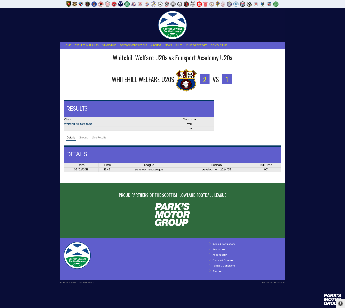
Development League (133, 45)
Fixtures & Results (87, 45)
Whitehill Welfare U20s (78, 124)
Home (67, 45)
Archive (156, 45)
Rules (179, 45)
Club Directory (196, 45)
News (168, 45)
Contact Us (218, 45)
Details (70, 137)
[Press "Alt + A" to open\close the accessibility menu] (340, 303)
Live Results (99, 137)
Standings (109, 45)
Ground (83, 137)
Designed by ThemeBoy (273, 282)
